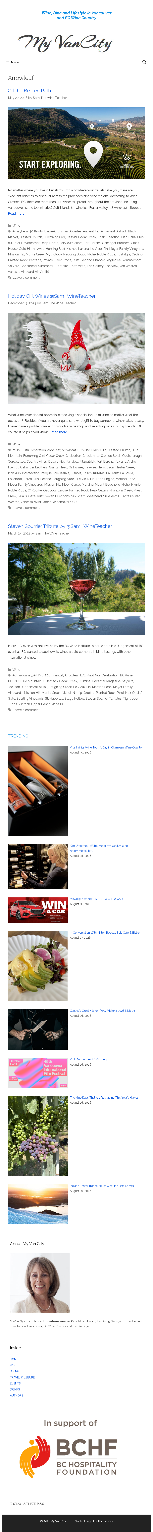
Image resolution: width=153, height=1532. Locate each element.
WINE (13, 1365)
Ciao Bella (128, 237)
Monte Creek (35, 254)
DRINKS (15, 1389)
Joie (56, 473)
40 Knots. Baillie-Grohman (48, 231)
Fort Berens (92, 243)
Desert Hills (56, 461)
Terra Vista (77, 266)
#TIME (18, 450)
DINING (14, 1371)
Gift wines (76, 467)
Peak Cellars (99, 490)
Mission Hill (16, 254)
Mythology (54, 254)
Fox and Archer (125, 461)
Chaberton (73, 456)
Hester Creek (124, 467)
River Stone (62, 260)
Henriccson (105, 467)
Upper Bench (40, 704)
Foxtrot (13, 467)
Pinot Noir (124, 693)
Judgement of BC (34, 687)
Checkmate (90, 456)
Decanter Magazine (106, 681)
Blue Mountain (30, 681)
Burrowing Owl (54, 237)
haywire (38, 249)
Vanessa (27, 502)
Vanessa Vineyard (21, 272)
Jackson (14, 687)
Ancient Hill (91, 231)
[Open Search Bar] (144, 62)
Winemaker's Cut (65, 502)
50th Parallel (54, 675)
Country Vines (36, 461)
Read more (16, 213)
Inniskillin (14, 473)
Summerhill (46, 266)
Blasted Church (31, 237)
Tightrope (130, 698)
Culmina (84, 681)
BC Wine (83, 450)
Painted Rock (17, 260)
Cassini (72, 237)
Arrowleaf (108, 231)
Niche (91, 254)
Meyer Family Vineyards (126, 249)
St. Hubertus (54, 698)
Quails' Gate (26, 496)
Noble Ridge (106, 254)
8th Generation (35, 450)
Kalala (64, 473)
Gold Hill (25, 249)
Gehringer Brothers (115, 243)
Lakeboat (15, 479)
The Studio (105, 1521)
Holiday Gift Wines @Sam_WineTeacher (52, 296)
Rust (76, 260)
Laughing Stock (64, 479)
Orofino (137, 254)
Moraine (87, 484)
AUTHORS (16, 1395)
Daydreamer (30, 243)
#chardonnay (22, 675)
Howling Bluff (55, 249)
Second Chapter (92, 260)
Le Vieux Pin (99, 249)
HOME (14, 1359)
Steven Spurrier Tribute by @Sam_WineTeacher (60, 526)
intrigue (46, 473)
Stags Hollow (74, 698)
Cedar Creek (87, 237)
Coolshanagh (132, 456)
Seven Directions (57, 496)
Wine (16, 225)
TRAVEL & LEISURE (22, 1377)
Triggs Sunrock (19, 704)
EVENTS (15, 1383)
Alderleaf (53, 450)
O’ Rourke (35, 490)
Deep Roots (49, 243)
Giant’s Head (58, 467)
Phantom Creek (120, 490)
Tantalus (62, 266)
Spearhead (29, 266)
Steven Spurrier (97, 698)
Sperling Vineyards (30, 698)
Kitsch (87, 473)
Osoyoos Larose (55, 490)
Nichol (66, 693)
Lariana (83, 249)
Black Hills (98, 450)
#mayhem (20, 231)
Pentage (35, 260)
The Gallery (95, 266)
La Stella (126, 473)
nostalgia (123, 254)
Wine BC (58, 704)
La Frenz (112, 473)
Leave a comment (26, 277)
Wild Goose (42, 502)
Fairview (72, 461)
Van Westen (128, 266)
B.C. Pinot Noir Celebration (99, 675)
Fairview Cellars (71, 243)
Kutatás (99, 473)
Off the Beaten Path (29, 90)
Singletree (113, 260)
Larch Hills (31, 479)
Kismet (71, 249)
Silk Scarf (77, 496)
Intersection (30, 473)
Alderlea (75, 231)
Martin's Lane (125, 479)
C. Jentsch (50, 681)
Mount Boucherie (107, 484)
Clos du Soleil (111, 456)
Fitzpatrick (87, 461)
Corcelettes (16, 461)
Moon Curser (71, 484)
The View (111, 266)
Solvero (13, 266)
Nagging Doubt (74, 254)
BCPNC (13, 681)
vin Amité (42, 272)
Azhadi (121, 231)
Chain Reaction (108, 237)
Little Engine (105, 479)
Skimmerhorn (131, 260)
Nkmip (136, 484)
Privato (48, 260)
